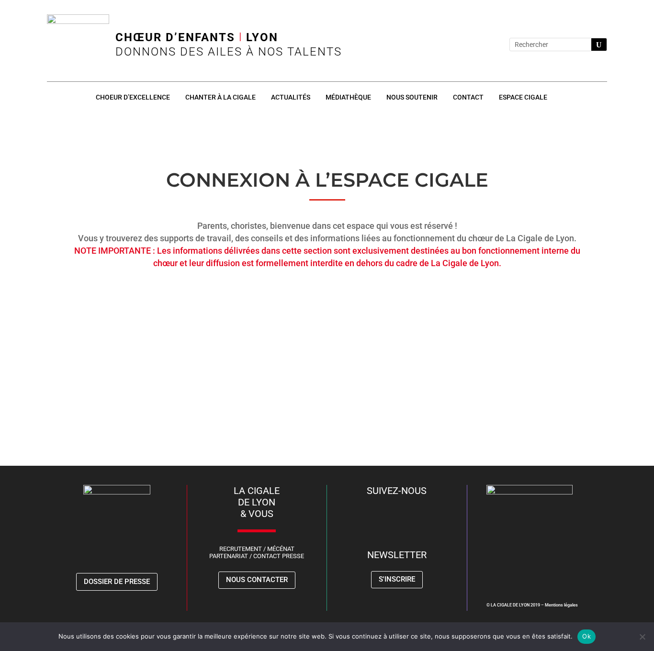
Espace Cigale (523, 97)
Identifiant (235, 296)
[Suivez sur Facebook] (449, 44)
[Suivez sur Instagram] (468, 44)
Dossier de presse (117, 581)
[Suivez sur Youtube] (487, 44)
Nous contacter (257, 579)
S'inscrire (397, 579)
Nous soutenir (412, 97)
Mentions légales (561, 605)
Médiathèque (348, 97)
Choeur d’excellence (133, 97)
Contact (468, 97)
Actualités (290, 97)
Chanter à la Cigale (220, 97)
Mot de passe (240, 338)
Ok (586, 636)
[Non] (642, 636)
